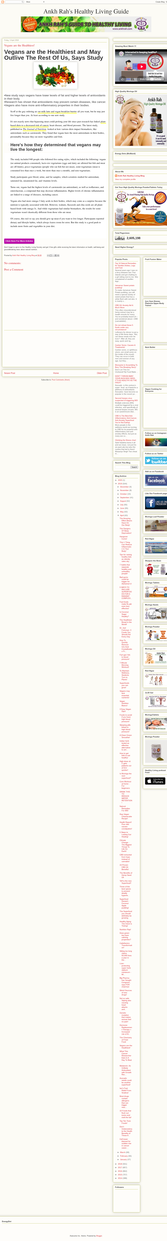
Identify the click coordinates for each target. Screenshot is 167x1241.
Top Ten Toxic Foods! (125, 1122)
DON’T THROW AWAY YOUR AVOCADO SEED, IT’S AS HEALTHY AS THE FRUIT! (126, 379)
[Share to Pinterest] (58, 255)
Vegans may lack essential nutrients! (125, 694)
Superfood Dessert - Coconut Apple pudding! (124, 903)
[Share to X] (53, 255)
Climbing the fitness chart (125, 440)
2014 (120, 1178)
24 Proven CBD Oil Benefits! (124, 867)
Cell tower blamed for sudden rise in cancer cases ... (125, 1143)
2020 (120, 480)
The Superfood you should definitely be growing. (126, 914)
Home (56, 373)
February (124, 1156)
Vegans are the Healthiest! (126, 1046)
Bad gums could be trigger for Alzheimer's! (126, 580)
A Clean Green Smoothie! (126, 736)
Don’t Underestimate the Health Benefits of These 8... (126, 1131)
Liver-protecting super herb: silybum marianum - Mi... (125, 968)
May (122, 512)
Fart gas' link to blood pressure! (125, 657)
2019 (120, 484)
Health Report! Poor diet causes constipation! (126, 825)
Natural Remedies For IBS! (125, 808)
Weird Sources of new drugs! (126, 992)
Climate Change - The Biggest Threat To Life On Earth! (126, 845)
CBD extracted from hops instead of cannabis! (126, 858)
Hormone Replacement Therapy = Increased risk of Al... (126, 1029)
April (122, 515)
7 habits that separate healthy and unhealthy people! (125, 569)
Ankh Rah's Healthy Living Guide (86, 11)
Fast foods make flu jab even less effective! (126, 605)
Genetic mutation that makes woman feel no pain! (125, 1017)
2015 (120, 1175)
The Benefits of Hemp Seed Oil (126, 875)
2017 (120, 1167)
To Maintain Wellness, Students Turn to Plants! (125, 675)
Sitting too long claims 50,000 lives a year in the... (126, 955)
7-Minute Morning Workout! (124, 665)
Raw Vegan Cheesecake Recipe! (126, 816)
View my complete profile (125, 179)
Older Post (102, 373)
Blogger (99, 1236)
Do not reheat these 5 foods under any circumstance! (124, 327)
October (123, 494)
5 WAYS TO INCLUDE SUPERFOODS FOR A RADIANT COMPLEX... (126, 592)
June (122, 508)
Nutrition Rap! (125, 929)
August (123, 501)
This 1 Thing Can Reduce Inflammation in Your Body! (126, 546)
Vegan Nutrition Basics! (124, 703)
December (124, 487)
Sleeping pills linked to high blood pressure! (125, 728)
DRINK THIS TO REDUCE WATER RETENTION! (126, 797)
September (125, 497)
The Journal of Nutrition (34, 129)
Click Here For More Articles (19, 241)
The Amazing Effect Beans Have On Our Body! (126, 521)
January (123, 1159)
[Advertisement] (55, 348)
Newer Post (9, 373)
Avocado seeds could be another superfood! (126, 1081)
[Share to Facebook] (55, 255)
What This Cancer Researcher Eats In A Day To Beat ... (126, 1056)
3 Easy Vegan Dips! (125, 710)
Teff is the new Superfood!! (126, 882)
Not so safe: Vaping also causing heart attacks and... (125, 1003)
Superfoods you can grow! (124, 685)
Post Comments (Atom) (61, 380)
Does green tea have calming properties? (125, 936)
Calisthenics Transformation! (126, 945)
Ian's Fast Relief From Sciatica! (125, 1090)
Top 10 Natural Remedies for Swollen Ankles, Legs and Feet (125, 265)
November (124, 490)
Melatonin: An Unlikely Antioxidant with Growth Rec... (125, 1070)
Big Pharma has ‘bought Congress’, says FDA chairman (125, 982)
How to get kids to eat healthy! (125, 755)
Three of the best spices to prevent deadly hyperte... (125, 891)
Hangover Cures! (124, 537)
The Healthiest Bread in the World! (126, 622)
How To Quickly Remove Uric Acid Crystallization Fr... (126, 645)
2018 (120, 1164)
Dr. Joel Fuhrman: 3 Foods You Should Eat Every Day (125, 632)
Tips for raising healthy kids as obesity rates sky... (126, 558)
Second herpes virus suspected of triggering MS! (126, 399)
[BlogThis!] (50, 255)
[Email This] (48, 255)
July (122, 505)
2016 (120, 1171)
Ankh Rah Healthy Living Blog (131, 176)
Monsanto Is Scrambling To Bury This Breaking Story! (126, 366)
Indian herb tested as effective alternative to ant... (125, 745)
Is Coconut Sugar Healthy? (124, 614)
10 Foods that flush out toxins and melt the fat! (125, 1114)
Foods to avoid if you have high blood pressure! (126, 718)
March (123, 1152)
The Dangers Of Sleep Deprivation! (126, 531)
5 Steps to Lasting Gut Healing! (125, 834)
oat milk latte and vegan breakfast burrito (57, 111)
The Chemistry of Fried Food (126, 1039)
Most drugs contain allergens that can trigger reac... (124, 1101)
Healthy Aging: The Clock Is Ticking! (126, 923)
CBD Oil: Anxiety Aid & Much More (124, 306)
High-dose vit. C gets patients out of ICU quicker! (125, 765)
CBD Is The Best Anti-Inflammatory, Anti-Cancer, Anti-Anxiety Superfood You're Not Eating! (126, 419)
